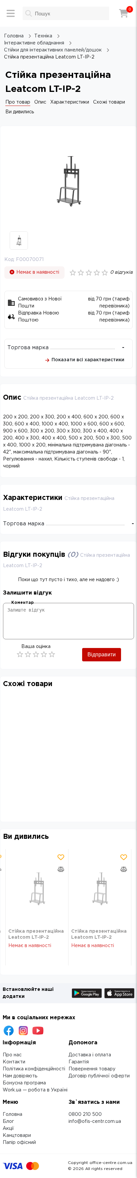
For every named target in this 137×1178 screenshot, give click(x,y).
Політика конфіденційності (34, 1069)
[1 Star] (20, 654)
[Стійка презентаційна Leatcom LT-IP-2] (37, 889)
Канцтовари (17, 1136)
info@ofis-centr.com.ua (94, 1122)
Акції (8, 1129)
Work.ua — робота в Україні (35, 1090)
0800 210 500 (85, 1114)
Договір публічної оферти (99, 1076)
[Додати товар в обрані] (61, 857)
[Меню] (11, 13)
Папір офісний (19, 1143)
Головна (12, 1114)
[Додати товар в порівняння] (61, 869)
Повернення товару (91, 1069)
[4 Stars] (44, 654)
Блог (8, 1122)
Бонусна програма (24, 1083)
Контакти (14, 1062)
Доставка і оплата (89, 1055)
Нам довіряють (20, 1076)
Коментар (22, 603)
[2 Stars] (28, 654)
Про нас (12, 1055)
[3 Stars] (36, 654)
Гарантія (78, 1062)
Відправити (101, 654)
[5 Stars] (52, 654)
